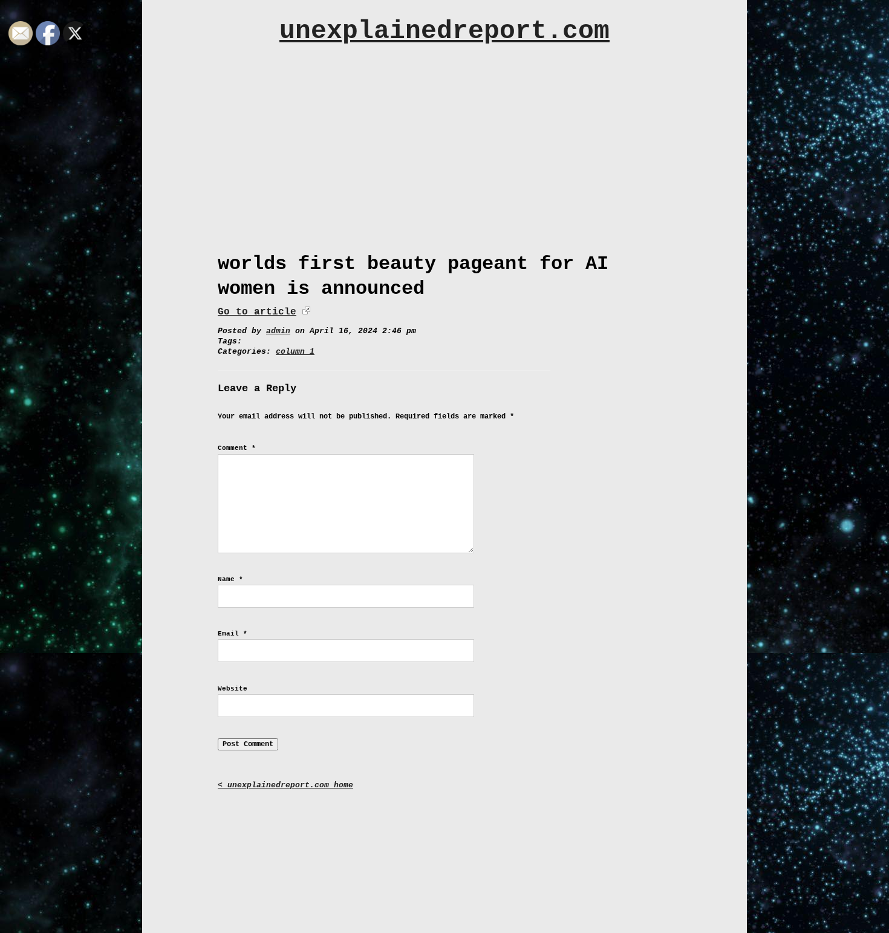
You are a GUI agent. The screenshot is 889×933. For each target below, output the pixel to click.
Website (232, 688)
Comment (237, 448)
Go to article (257, 312)
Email (232, 633)
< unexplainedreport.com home (285, 785)
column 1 (295, 351)
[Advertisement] (444, 143)
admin (278, 331)
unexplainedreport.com (444, 31)
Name (230, 579)
